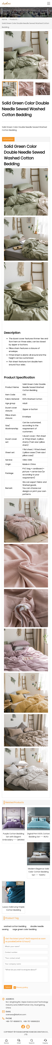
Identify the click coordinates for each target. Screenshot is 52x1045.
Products (13, 19)
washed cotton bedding (15, 926)
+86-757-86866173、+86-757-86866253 (23, 1021)
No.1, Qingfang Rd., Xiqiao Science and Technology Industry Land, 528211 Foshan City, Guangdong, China (27, 1005)
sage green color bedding (25, 929)
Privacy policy (22, 987)
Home (4, 19)
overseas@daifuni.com (16, 1014)
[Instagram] (28, 1027)
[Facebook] (23, 1027)
